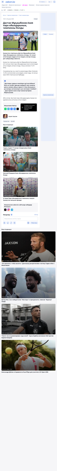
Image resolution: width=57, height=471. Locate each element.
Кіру (37, 214)
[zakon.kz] (10, 2)
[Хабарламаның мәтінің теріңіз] (20, 219)
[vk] (14, 109)
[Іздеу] (54, 2)
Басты (4, 15)
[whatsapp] (5, 109)
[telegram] (8, 109)
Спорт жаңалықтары (24, 15)
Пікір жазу (34, 223)
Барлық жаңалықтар (12, 15)
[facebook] (11, 109)
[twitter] (17, 109)
